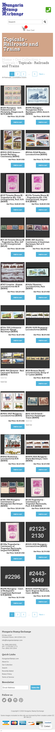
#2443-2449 (37, 576)
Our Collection (7, 665)
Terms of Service (8, 677)
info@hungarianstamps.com (12, 640)
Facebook (10, 700)
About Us (5, 662)
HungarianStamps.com (10, 659)
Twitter (4, 700)
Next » (42, 74)
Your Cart (29, 30)
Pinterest (21, 700)
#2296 (12, 576)
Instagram (15, 700)
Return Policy (7, 674)
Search (4, 668)
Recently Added (7, 671)
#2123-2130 (37, 531)
